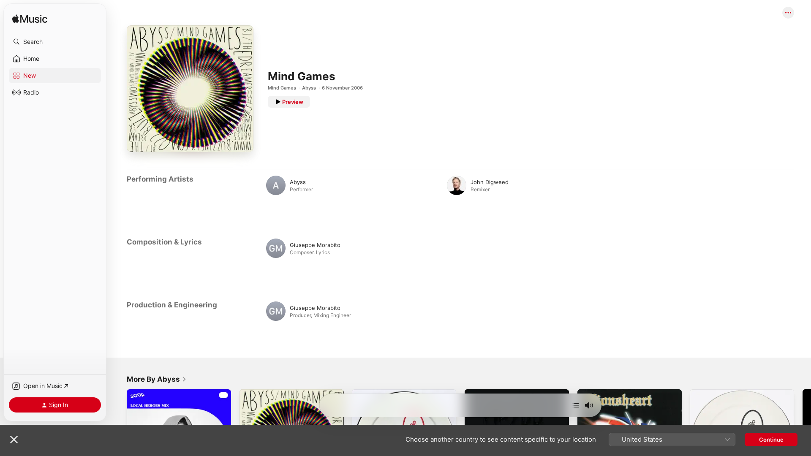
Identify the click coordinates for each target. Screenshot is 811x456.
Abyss (309, 88)
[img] (29, 19)
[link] (157, 379)
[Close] (14, 439)
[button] (55, 42)
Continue (771, 439)
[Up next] (576, 405)
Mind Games (282, 88)
